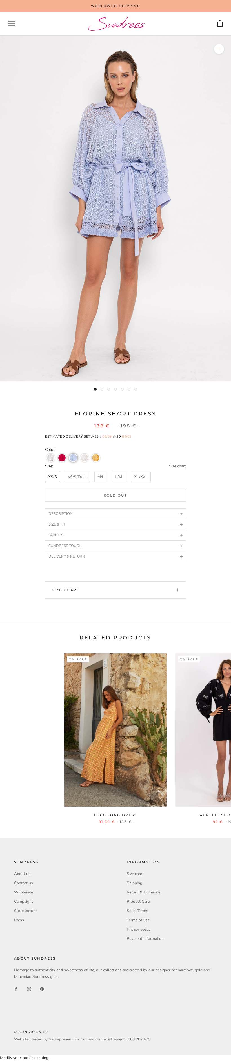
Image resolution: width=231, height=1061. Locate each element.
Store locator (25, 910)
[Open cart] (220, 24)
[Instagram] (29, 988)
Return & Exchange (143, 892)
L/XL (119, 476)
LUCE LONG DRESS (115, 815)
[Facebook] (16, 988)
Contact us (23, 883)
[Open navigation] (11, 23)
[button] (50, 458)
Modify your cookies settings (25, 1057)
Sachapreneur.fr (62, 1039)
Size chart (177, 466)
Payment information (145, 938)
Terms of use (138, 920)
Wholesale (23, 892)
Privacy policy (138, 929)
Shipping (134, 883)
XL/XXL (141, 476)
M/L (100, 476)
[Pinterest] (42, 988)
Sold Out (115, 495)
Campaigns (24, 901)
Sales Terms (137, 910)
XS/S (52, 476)
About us (22, 873)
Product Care (138, 901)
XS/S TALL (77, 476)
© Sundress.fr (31, 1032)
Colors (51, 449)
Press (19, 920)
